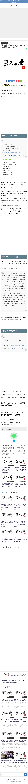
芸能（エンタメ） (4, 42)
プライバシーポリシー (7, 779)
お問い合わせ (22, 779)
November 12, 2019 (19, 348)
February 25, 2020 (19, 155)
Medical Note (23, 308)
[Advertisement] (14, 23)
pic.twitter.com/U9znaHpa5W (12, 152)
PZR (14, 443)
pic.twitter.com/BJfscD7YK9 (17, 345)
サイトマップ (16, 779)
